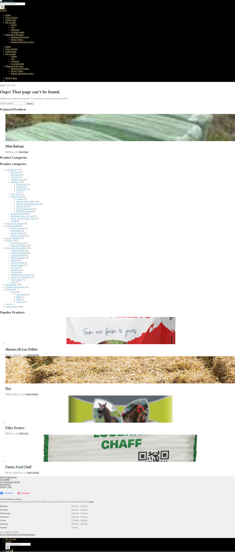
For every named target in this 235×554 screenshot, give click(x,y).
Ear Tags (14, 267)
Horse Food (16, 196)
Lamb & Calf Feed (19, 214)
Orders (14, 25)
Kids (18, 297)
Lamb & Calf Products (20, 277)
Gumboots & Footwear (21, 275)
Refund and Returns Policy (22, 42)
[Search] (2, 7)
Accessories (21, 294)
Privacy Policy (17, 39)
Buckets (14, 260)
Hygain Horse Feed (24, 209)
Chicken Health (17, 228)
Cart (13, 27)
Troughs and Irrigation (15, 287)
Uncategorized (11, 306)
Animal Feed (11, 170)
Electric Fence (17, 243)
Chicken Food (17, 179)
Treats (13, 221)
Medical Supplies (18, 236)
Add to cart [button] (23, 433)
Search (29, 103)
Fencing (8, 240)
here (92, 501)
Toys (7, 304)
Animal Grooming (19, 253)
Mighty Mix (21, 189)
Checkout (15, 30)
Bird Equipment (18, 258)
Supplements (10, 284)
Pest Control (16, 280)
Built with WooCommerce (24, 534)
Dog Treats (15, 194)
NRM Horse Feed (24, 211)
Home (8, 15)
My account (10, 22)
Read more (23, 152)
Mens (18, 299)
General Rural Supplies (15, 248)
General (14, 272)
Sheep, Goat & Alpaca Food (23, 218)
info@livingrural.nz (8, 477)
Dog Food (15, 182)
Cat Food (15, 177)
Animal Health (11, 226)
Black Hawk (21, 184)
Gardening (15, 270)
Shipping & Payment (14, 35)
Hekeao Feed (22, 206)
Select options (33, 355)
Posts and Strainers (19, 245)
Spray (13, 282)
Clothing (9, 289)
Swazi (13, 292)
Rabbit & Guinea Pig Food (22, 216)
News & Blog (11, 17)
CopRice (20, 187)
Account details (17, 32)
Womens (20, 302)
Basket (9, 550)
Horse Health (16, 233)
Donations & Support (14, 223)
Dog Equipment (18, 265)
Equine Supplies (12, 238)
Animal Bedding (18, 250)
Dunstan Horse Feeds (25, 201)
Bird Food (15, 172)
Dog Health (16, 231)
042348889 (5, 479)
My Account (10, 539)
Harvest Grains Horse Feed (28, 204)
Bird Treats (15, 174)
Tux (18, 192)
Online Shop (10, 20)
